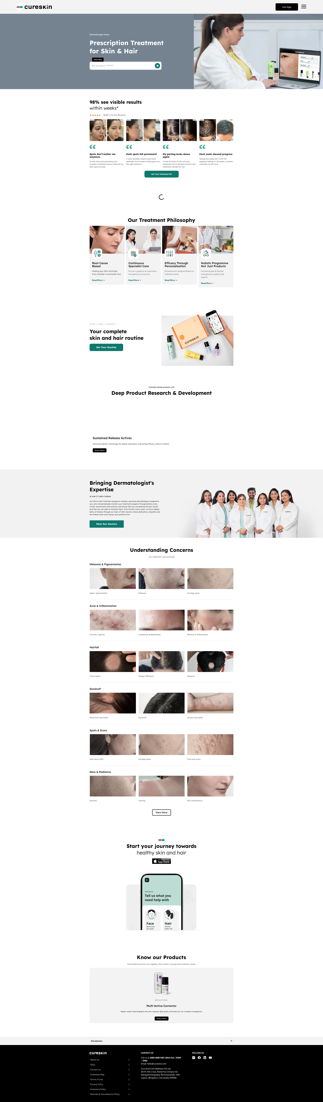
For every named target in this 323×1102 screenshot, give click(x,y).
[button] (161, 812)
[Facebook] (199, 1057)
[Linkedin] (204, 1057)
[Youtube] (210, 1057)
